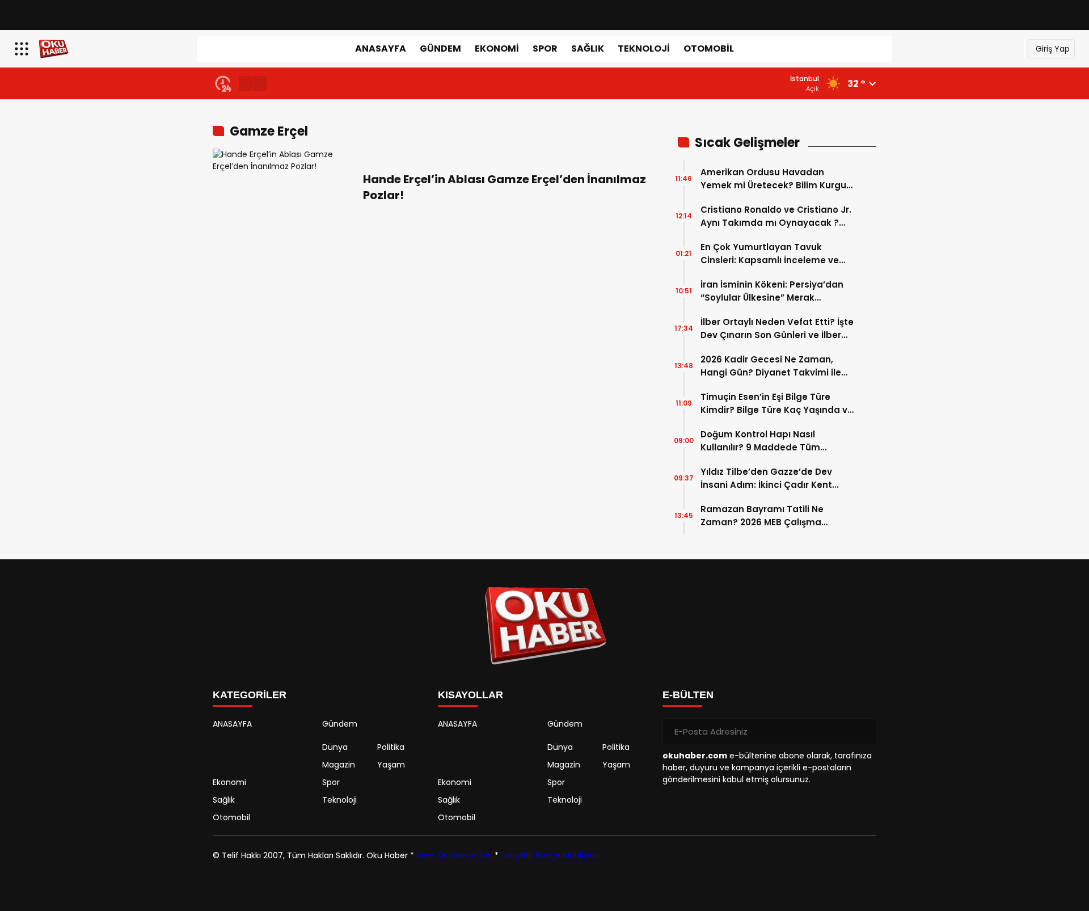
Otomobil (708, 48)
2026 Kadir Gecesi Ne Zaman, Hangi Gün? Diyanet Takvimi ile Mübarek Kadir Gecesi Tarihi (770, 366)
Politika (390, 747)
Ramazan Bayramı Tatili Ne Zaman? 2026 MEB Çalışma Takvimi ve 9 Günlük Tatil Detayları (762, 516)
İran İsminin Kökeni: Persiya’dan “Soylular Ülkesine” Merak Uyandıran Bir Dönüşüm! (771, 291)
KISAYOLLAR (470, 695)
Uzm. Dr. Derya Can (454, 855)
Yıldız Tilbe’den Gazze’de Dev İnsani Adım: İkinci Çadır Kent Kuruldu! (766, 478)
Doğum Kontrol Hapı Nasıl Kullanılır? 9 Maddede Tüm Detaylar (760, 441)
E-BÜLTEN (688, 695)
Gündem (440, 48)
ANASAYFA (380, 48)
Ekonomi (497, 48)
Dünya (335, 747)
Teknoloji (644, 48)
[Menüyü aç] (23, 49)
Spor (545, 48)
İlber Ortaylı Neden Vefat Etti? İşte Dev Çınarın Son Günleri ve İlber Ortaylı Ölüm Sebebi (777, 328)
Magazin (338, 764)
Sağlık (587, 48)
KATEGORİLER (249, 695)
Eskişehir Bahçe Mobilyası (549, 855)
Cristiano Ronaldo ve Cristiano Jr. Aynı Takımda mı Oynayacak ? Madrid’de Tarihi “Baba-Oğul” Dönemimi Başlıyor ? (775, 216)
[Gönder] (863, 731)
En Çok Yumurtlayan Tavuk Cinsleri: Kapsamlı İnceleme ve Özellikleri (769, 254)
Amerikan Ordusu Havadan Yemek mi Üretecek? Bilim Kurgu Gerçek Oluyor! (773, 179)
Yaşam (391, 764)
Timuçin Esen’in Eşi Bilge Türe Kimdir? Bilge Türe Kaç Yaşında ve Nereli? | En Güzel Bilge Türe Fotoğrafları (776, 403)
